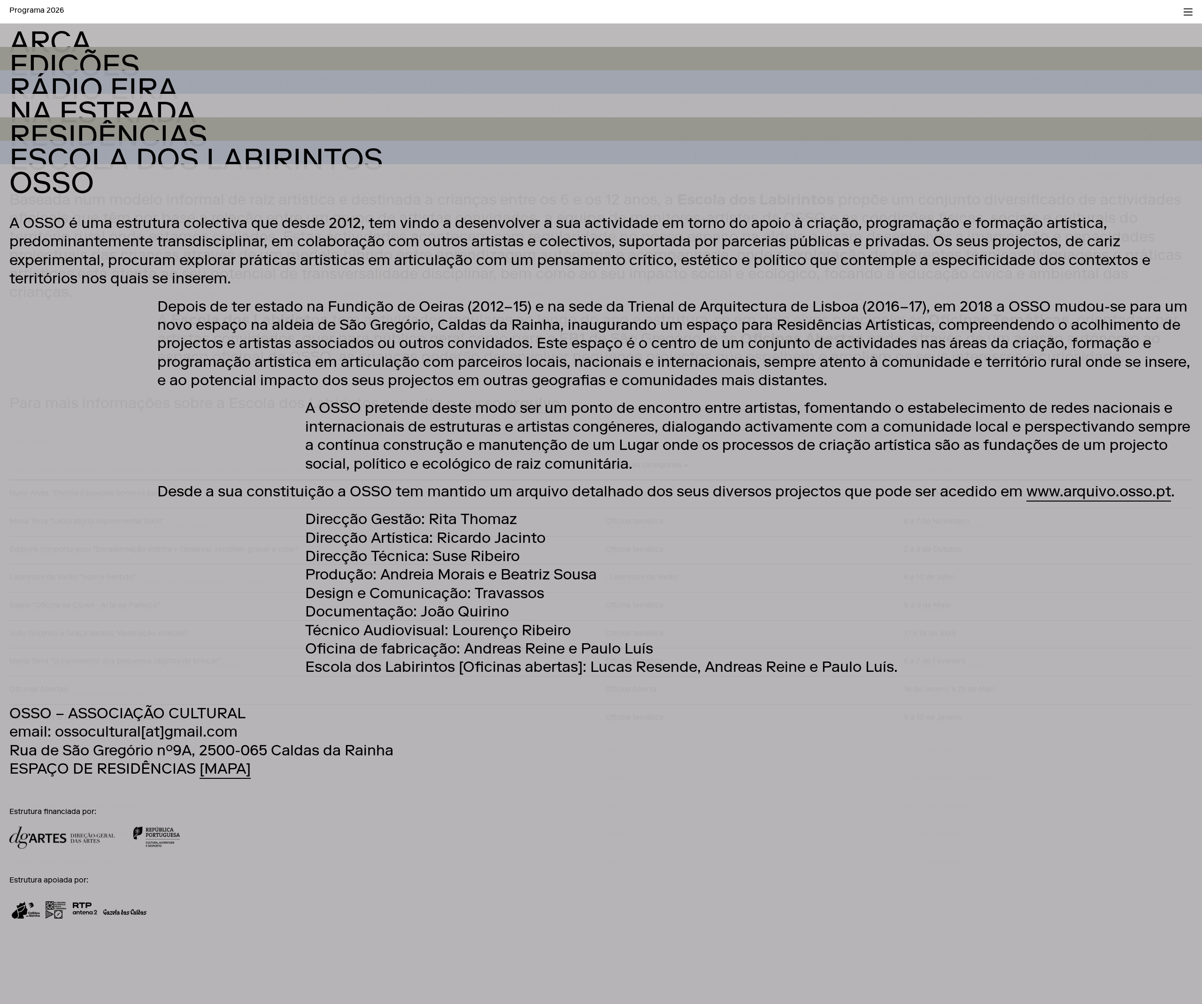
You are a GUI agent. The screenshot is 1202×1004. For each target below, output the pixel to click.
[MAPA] (225, 770)
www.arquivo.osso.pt (1098, 493)
